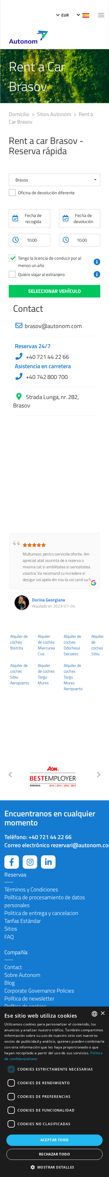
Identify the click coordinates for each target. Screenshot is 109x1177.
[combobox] (94, 1014)
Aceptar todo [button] (54, 1139)
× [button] (102, 1013)
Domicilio (20, 114)
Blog (9, 982)
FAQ (9, 936)
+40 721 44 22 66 (47, 356)
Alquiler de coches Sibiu (97, 645)
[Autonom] (29, 36)
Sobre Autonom (22, 975)
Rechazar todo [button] (54, 1154)
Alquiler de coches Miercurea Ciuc (46, 645)
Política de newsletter (29, 998)
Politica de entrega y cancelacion (41, 913)
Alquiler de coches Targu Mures (46, 674)
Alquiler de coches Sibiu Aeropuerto (19, 674)
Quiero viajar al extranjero (41, 274)
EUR (64, 15)
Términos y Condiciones (31, 889)
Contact (13, 967)
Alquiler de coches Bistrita (19, 642)
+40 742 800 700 (46, 376)
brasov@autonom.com (53, 325)
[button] (54, 180)
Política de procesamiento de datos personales (44, 901)
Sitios (10, 928)
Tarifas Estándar (22, 920)
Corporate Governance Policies (39, 990)
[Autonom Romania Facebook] (11, 862)
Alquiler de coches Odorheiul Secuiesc (72, 645)
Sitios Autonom (54, 114)
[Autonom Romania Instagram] (30, 862)
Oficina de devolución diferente (46, 192)
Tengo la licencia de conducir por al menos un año (49, 262)
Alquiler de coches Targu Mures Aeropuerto (73, 677)
